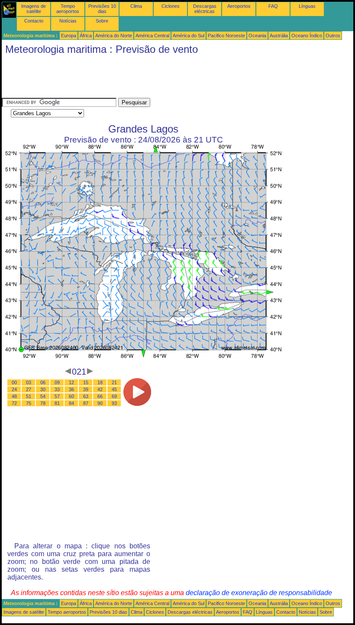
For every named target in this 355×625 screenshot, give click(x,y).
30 (42, 389)
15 (85, 382)
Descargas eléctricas (204, 8)
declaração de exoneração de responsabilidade (259, 592)
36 (71, 389)
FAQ (273, 6)
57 (57, 396)
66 (100, 396)
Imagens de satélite (33, 8)
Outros (333, 35)
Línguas (307, 6)
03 (28, 382)
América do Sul (188, 35)
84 (71, 403)
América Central (152, 35)
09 (57, 382)
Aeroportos (239, 6)
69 (114, 396)
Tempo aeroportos (67, 8)
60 (71, 396)
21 (114, 382)
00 (14, 382)
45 (114, 389)
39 (85, 389)
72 (14, 403)
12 (71, 382)
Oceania (257, 35)
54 (42, 396)
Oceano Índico (306, 35)
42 (100, 389)
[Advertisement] (159, 78)
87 (85, 403)
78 (42, 403)
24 (14, 389)
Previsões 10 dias (102, 8)
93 (114, 403)
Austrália (279, 35)
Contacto (33, 20)
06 (42, 382)
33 (57, 389)
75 (28, 403)
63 (85, 396)
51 (28, 396)
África (86, 35)
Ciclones (170, 6)
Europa (68, 35)
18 (100, 382)
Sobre (102, 20)
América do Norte (113, 35)
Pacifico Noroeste (226, 35)
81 (57, 403)
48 (14, 396)
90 (100, 403)
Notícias (68, 20)
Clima (136, 6)
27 (28, 389)
